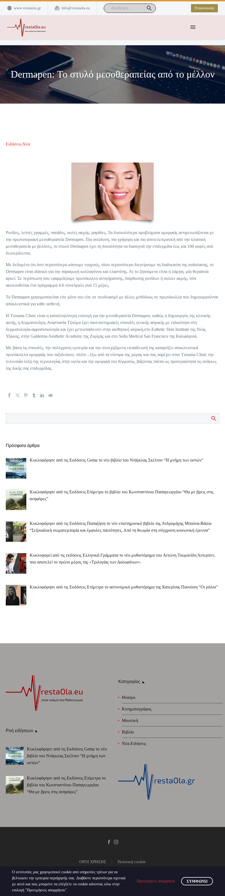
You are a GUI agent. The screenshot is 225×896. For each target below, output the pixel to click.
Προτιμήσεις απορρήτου (156, 881)
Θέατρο (128, 697)
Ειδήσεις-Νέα (18, 144)
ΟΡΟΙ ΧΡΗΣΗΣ (92, 862)
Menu (192, 27)
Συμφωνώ (197, 881)
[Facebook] (9, 395)
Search (213, 418)
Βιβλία (128, 732)
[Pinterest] (26, 395)
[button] (149, 8)
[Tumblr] (34, 395)
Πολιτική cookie (132, 862)
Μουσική (130, 720)
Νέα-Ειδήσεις (134, 743)
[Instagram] (116, 842)
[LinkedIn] (42, 395)
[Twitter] (17, 395)
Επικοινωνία (204, 8)
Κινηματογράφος (136, 709)
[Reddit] (50, 395)
